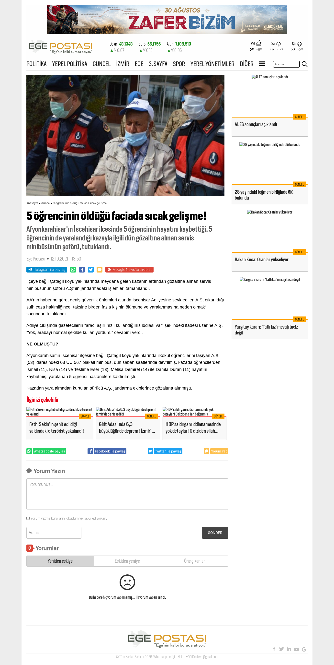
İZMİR (122, 64)
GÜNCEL (102, 64)
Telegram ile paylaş (49, 269)
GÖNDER (215, 532)
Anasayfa (32, 203)
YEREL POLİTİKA (69, 64)
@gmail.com (210, 656)
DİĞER (247, 64)
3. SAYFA (158, 64)
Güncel (45, 203)
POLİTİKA (36, 64)
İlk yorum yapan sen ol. (151, 597)
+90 (188, 656)
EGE (139, 64)
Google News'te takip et (132, 269)
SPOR (179, 64)
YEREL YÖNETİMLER (212, 64)
